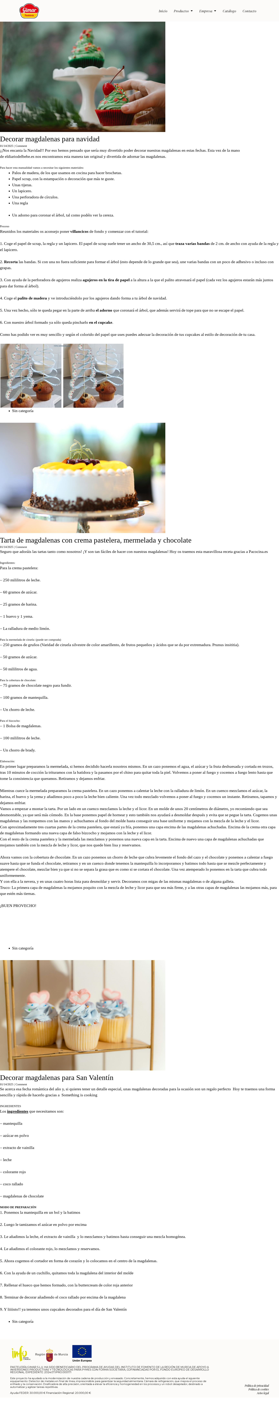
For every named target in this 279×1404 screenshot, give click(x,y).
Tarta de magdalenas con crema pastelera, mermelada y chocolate (95, 540)
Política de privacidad (257, 1385)
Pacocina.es (259, 551)
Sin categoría (22, 411)
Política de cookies (258, 1389)
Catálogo (229, 10)
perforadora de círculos (38, 197)
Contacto (249, 10)
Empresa (205, 10)
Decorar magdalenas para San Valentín (57, 1078)
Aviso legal (263, 1393)
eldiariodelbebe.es (19, 156)
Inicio (163, 10)
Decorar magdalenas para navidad (50, 139)
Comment (21, 145)
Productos (181, 10)
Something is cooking (80, 1095)
